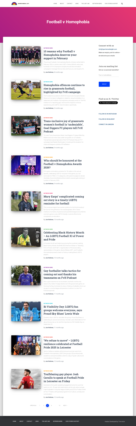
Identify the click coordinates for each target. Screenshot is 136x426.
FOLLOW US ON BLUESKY (107, 119)
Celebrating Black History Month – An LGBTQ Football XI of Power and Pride (64, 236)
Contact (69, 3)
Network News (97, 3)
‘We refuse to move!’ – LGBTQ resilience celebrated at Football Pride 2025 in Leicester (63, 344)
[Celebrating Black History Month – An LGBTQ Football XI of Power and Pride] (26, 237)
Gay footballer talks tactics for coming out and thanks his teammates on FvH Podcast (62, 274)
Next (64, 405)
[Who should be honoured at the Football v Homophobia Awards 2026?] (26, 165)
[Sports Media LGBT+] (20, 3)
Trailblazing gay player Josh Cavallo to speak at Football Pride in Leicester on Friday (64, 378)
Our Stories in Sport (111, 3)
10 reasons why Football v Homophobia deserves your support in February (60, 55)
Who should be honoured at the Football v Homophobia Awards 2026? (63, 164)
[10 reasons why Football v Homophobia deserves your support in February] (26, 56)
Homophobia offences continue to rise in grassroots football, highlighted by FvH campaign (64, 88)
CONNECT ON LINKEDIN (106, 124)
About (62, 3)
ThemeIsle (121, 421)
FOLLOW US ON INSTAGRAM (108, 114)
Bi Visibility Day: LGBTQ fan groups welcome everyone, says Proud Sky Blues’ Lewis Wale (63, 310)
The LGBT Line (85, 3)
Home (55, 3)
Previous (33, 405)
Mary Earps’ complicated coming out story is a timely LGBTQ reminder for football (64, 200)
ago (58, 72)
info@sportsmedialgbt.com (108, 49)
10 (59, 405)
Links (76, 3)
